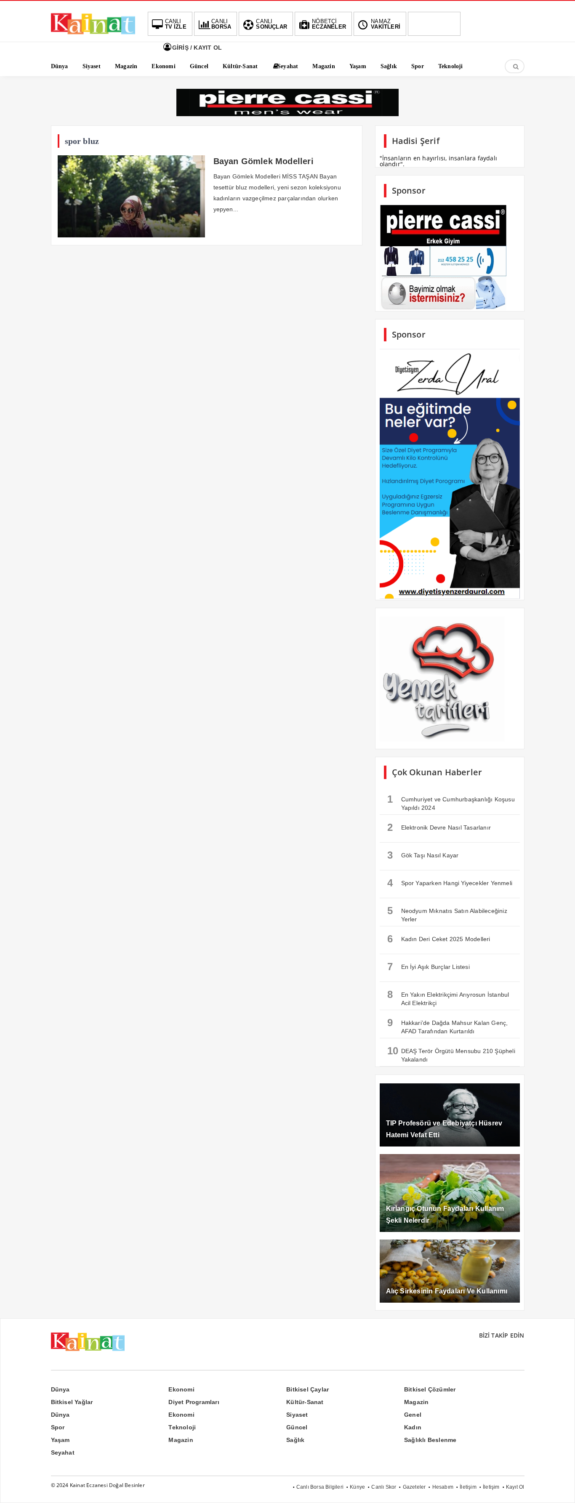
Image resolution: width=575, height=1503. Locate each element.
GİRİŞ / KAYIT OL (196, 47)
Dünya (60, 1389)
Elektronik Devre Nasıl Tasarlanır (439, 827)
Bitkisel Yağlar (72, 1402)
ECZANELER (329, 24)
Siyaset (297, 1414)
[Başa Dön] (560, 1488)
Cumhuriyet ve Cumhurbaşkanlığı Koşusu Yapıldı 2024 (451, 802)
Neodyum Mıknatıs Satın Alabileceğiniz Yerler (447, 914)
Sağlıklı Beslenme (430, 1439)
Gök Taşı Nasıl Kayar (423, 855)
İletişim (468, 1487)
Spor (58, 1427)
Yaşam (60, 1439)
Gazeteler (414, 1487)
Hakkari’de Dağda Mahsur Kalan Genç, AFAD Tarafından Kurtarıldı (447, 1026)
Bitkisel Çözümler (429, 1389)
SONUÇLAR (271, 24)
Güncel (296, 1427)
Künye (357, 1487)
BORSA (221, 24)
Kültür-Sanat (304, 1402)
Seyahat (63, 1452)
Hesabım (442, 1487)
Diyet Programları (193, 1402)
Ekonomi (181, 1389)
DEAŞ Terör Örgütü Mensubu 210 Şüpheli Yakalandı (451, 1054)
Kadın (412, 1427)
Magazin (416, 1402)
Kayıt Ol (515, 1487)
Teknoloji (182, 1427)
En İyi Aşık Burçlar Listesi (428, 966)
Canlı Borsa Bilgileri (319, 1487)
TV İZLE (175, 24)
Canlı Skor (383, 1487)
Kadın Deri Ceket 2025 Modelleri (438, 938)
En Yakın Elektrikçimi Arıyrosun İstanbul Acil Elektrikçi (448, 997)
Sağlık (295, 1439)
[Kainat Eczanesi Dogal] (93, 33)
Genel (412, 1414)
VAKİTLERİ (385, 24)
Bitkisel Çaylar (307, 1389)
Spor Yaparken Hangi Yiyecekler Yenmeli (450, 882)
